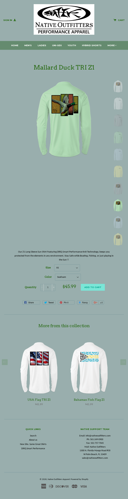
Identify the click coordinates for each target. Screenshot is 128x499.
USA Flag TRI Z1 (39, 399)
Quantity (30, 287)
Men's (28, 45)
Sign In (8, 20)
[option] (39, 374)
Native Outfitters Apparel (59, 479)
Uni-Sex (57, 45)
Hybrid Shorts (92, 45)
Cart (121, 20)
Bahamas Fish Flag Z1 (89, 399)
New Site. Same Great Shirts (33, 444)
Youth (72, 45)
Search (33, 436)
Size (48, 267)
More (111, 45)
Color (48, 276)
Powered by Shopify (79, 479)
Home (14, 45)
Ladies (42, 45)
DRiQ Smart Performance (33, 449)
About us (33, 440)
